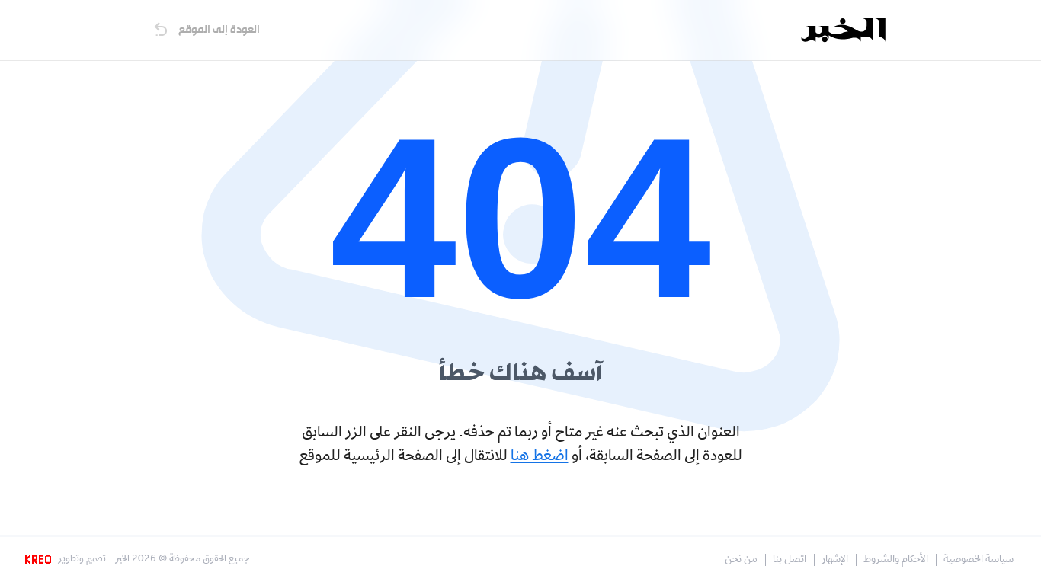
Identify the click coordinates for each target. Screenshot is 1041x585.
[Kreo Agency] (40, 560)
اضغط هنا (540, 457)
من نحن (741, 560)
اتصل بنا (789, 560)
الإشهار (835, 560)
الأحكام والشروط (895, 560)
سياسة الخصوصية (978, 560)
